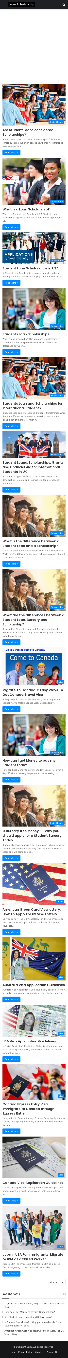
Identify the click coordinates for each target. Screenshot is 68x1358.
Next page (52, 1282)
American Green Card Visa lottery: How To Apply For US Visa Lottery (31, 911)
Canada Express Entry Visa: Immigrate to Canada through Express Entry (28, 1109)
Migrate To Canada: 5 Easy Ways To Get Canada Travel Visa (32, 692)
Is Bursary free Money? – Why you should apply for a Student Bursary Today (32, 835)
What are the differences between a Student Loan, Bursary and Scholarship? (33, 620)
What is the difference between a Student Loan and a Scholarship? (30, 543)
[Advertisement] (34, 46)
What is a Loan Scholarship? (26, 209)
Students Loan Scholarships (25, 334)
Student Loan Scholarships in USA (30, 268)
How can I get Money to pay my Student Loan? (29, 1312)
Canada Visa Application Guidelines (33, 1182)
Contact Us (52, 1352)
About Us (39, 1352)
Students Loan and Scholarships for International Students (32, 405)
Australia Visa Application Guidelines (33, 985)
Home (13, 1352)
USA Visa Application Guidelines (29, 1041)
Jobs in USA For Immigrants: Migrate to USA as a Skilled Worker (32, 1256)
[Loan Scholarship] (21, 4)
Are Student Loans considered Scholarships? (28, 1317)
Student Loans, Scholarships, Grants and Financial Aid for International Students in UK (33, 467)
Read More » (11, 152)
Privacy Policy (25, 1352)
